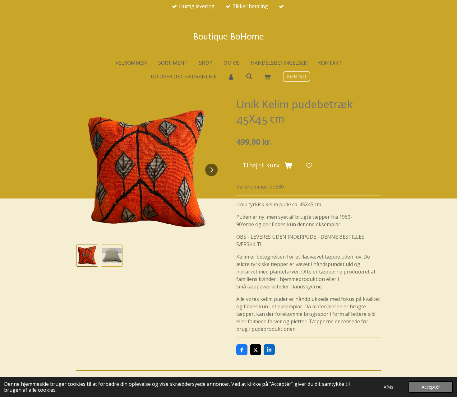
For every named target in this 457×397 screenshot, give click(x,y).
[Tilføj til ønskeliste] (309, 165)
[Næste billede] (211, 170)
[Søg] (249, 76)
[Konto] (231, 76)
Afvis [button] (388, 387)
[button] (87, 256)
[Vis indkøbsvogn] (267, 76)
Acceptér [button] (431, 387)
